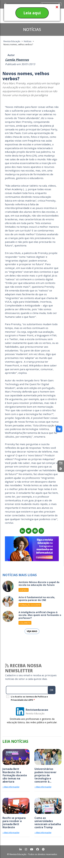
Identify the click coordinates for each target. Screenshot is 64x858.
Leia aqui (32, 12)
